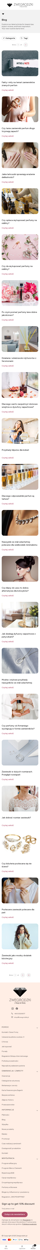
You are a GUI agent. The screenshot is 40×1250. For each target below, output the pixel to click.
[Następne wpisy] (22, 975)
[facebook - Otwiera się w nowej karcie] (17, 1008)
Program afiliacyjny (9, 1163)
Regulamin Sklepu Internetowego (15, 1056)
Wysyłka (5, 1124)
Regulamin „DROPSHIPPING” (13, 1197)
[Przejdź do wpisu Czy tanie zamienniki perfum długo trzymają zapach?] (20, 109)
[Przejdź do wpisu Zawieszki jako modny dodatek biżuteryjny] (20, 936)
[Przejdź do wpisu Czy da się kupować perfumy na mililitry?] (20, 247)
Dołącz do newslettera (15, 1214)
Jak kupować (7, 1046)
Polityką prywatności (29, 1224)
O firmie (5, 1042)
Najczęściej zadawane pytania (13, 1066)
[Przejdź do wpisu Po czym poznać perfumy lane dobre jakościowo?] (20, 293)
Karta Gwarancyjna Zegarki (12, 1090)
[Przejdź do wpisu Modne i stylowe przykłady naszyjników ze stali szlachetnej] (20, 661)
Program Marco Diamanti (12, 1168)
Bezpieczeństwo (8, 1095)
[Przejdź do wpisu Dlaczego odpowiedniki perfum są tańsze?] (20, 477)
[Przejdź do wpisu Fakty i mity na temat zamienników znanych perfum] (20, 63)
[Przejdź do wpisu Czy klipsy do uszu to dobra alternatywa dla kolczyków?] (20, 569)
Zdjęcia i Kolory (8, 1100)
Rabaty (4, 1134)
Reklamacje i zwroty (9, 1085)
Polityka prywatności (10, 1061)
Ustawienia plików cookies (12, 1037)
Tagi (26, 38)
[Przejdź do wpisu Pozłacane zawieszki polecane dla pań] (20, 890)
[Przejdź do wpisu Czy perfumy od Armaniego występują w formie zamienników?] (20, 707)
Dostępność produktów (11, 1148)
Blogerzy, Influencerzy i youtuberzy (15, 1192)
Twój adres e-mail (8, 1209)
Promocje (6, 1139)
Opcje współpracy (9, 1178)
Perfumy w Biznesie (9, 1187)
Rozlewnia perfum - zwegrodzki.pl (3, 14)
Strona (14, 45)
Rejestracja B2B (8, 1173)
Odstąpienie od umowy (11, 1081)
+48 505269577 (19, 1014)
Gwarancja (6, 1076)
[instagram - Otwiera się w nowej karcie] (12, 1008)
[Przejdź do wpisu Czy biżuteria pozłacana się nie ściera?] (20, 844)
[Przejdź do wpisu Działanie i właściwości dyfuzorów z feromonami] (20, 339)
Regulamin (27, 1220)
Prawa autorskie (8, 1105)
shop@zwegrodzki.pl (21, 1017)
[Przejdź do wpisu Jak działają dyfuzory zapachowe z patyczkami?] (20, 615)
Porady (4, 1051)
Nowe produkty (8, 1129)
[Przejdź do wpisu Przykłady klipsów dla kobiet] (20, 431)
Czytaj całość (8, 90)
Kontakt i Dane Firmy (10, 1032)
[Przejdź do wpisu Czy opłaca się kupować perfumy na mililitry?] (20, 201)
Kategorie (10, 38)
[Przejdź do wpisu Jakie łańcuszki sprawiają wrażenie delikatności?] (20, 155)
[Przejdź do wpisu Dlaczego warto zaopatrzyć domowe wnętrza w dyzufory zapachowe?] (20, 385)
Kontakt (5, 1153)
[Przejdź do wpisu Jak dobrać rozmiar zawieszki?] (20, 798)
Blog (3, 1120)
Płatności (5, 1115)
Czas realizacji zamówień (11, 1143)
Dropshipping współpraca (12, 1182)
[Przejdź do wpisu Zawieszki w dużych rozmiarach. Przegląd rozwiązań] (20, 752)
